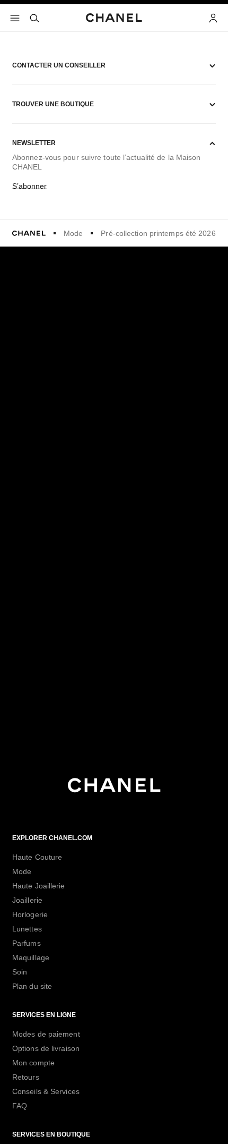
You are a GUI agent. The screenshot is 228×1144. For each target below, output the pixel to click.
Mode (73, 233)
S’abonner (29, 186)
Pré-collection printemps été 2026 (158, 233)
